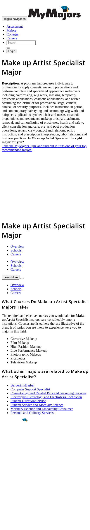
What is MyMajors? (15, 479)
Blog (5, 498)
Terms (6, 524)
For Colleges (10, 487)
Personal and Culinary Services (32, 413)
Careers (12, 38)
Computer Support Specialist (30, 389)
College (13, 444)
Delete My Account (15, 494)
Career (13, 454)
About (7, 470)
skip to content (79, 3)
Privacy (18, 524)
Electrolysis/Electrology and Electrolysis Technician (46, 397)
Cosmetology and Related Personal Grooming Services (48, 393)
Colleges (13, 34)
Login (11, 51)
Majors (11, 30)
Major (12, 435)
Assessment (15, 26)
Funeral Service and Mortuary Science (36, 405)
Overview (17, 246)
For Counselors (12, 483)
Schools (15, 250)
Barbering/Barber (22, 385)
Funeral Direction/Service (28, 401)
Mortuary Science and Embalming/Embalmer (41, 409)
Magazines (9, 491)
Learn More (10, 277)
